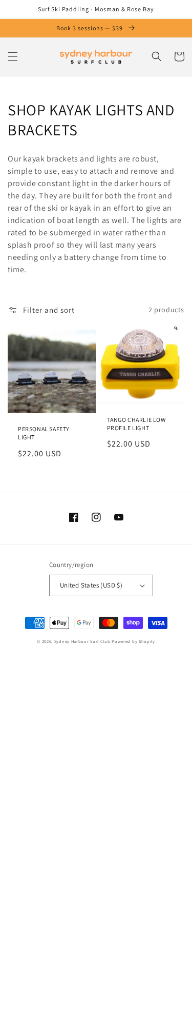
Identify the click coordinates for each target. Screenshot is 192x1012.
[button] (13, 56)
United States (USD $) (91, 585)
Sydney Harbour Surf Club (82, 641)
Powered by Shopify (133, 641)
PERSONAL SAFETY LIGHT (44, 433)
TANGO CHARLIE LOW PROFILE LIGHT (136, 424)
